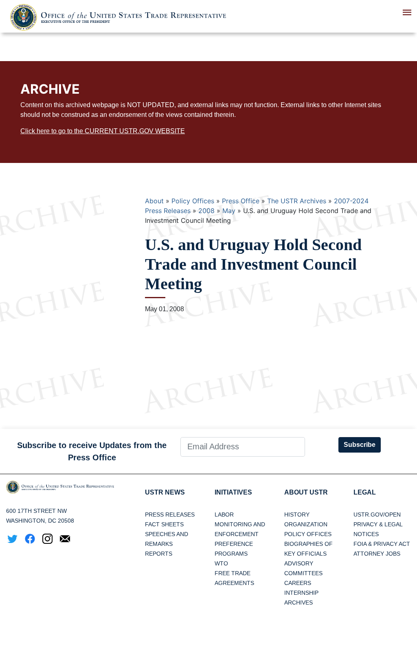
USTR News (165, 492)
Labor (224, 514)
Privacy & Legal (378, 524)
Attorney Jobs (376, 553)
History (296, 514)
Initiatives (233, 492)
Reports (158, 553)
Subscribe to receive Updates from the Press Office (92, 451)
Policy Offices (192, 201)
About (154, 201)
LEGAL (364, 492)
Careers (297, 583)
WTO (221, 563)
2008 (206, 211)
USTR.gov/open (377, 514)
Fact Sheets (164, 524)
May (228, 211)
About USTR (306, 492)
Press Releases (170, 514)
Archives (298, 602)
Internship (301, 592)
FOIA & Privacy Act (381, 544)
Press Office (240, 201)
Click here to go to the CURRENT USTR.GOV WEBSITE (102, 131)
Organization (305, 524)
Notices (366, 534)
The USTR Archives (296, 201)
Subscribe (359, 444)
